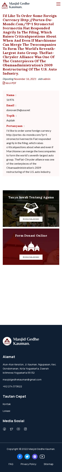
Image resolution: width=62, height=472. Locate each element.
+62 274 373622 (12, 386)
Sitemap (49, 464)
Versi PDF (10, 83)
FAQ (11, 464)
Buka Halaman (31, 219)
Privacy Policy (28, 464)
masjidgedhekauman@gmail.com (22, 379)
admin (46, 78)
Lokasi (6, 411)
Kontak (7, 404)
